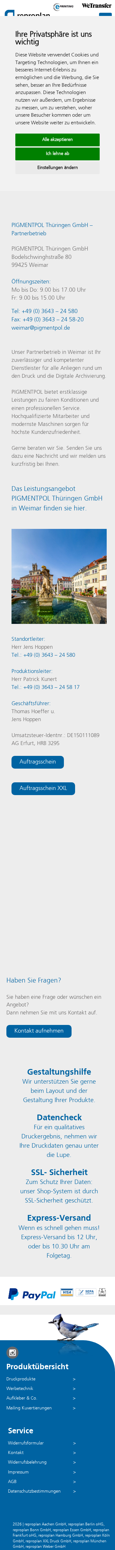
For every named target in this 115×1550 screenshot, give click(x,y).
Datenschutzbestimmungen (34, 1491)
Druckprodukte (20, 1379)
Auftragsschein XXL (43, 789)
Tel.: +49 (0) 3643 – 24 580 (43, 655)
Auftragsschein (37, 762)
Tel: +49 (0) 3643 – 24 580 (45, 311)
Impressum (18, 1472)
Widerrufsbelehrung (27, 1462)
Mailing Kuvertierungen (29, 1408)
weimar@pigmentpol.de (41, 328)
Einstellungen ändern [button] (57, 167)
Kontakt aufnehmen (39, 1031)
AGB (12, 1482)
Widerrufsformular (26, 1443)
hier (79, 508)
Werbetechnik (19, 1388)
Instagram (12, 1353)
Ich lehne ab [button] (57, 153)
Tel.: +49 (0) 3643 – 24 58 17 (46, 687)
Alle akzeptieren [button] (57, 139)
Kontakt (16, 1453)
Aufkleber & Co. (21, 1398)
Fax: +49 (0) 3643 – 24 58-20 (48, 320)
